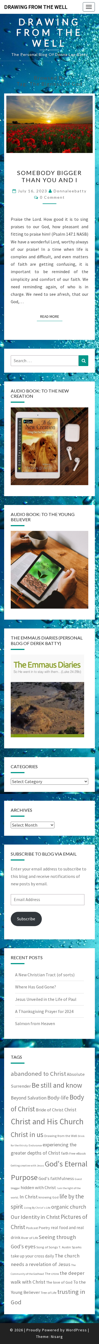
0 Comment (52, 197)
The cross (52, 1274)
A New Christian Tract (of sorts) (45, 974)
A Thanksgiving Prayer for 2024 (44, 1011)
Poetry (44, 1227)
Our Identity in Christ (35, 1217)
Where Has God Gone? (35, 987)
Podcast (32, 1228)
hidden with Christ (38, 1187)
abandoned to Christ (38, 1073)
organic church (68, 1206)
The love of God (59, 1282)
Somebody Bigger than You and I (49, 176)
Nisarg (57, 1336)
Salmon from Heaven (35, 1023)
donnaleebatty (70, 191)
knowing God (48, 1197)
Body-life (58, 1097)
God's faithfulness (56, 1178)
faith (64, 1153)
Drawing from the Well (60, 1136)
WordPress (76, 1329)
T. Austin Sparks (70, 1247)
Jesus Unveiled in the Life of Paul (45, 999)
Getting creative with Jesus (27, 1165)
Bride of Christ (50, 1110)
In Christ (29, 1197)
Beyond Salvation (28, 1098)
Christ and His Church (47, 1121)
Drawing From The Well (35, 6)
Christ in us (27, 1134)
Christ (70, 1110)
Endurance (35, 1145)
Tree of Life (48, 1293)
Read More (51, 316)
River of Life (29, 1238)
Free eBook (77, 1153)
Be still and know (57, 1085)
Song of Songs (47, 1247)
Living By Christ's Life (37, 1207)
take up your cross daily (32, 1256)
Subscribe (26, 918)
